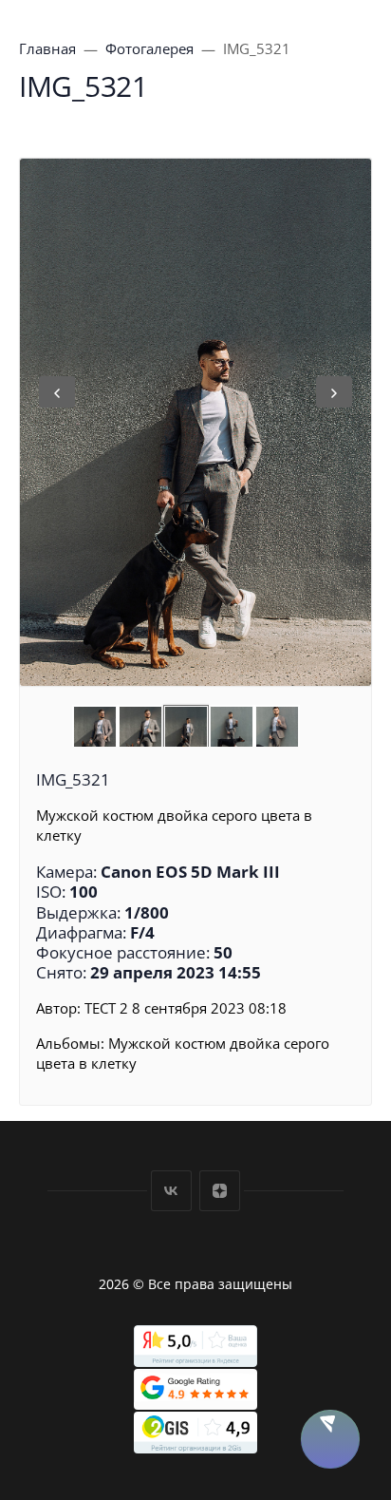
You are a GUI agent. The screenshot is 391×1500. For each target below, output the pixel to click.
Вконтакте (171, 1190)
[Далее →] (195, 422)
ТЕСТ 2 (106, 1007)
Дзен (219, 1190)
